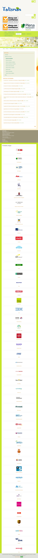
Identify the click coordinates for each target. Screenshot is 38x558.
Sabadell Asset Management (19, 472)
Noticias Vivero (8, 69)
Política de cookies (5, 140)
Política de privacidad (5, 141)
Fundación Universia (19, 516)
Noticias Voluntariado (9, 71)
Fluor (19, 286)
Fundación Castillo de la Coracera (19, 224)
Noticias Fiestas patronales (10, 65)
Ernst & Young (19, 259)
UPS (19, 525)
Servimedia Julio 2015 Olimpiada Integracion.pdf (11, 91)
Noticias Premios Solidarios (10, 73)
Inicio (5, 32)
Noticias (7, 48)
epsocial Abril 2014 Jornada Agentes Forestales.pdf (11, 114)
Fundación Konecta (19, 348)
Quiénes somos (11, 32)
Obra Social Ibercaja (19, 321)
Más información (17, 556)
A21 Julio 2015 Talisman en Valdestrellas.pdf (10, 85)
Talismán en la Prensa (12, 48)
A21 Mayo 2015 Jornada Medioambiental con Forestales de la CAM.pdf (14, 94)
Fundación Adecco (19, 153)
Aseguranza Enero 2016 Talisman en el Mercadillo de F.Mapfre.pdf (14, 83)
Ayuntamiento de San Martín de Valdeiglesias (19, 197)
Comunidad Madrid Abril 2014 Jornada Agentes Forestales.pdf (13, 117)
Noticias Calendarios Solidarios (10, 62)
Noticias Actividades (20, 48)
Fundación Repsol (19, 463)
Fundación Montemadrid (19, 401)
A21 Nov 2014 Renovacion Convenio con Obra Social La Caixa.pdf (13, 111)
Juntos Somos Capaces (19, 339)
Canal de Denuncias (8, 35)
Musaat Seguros (19, 410)
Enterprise (19, 277)
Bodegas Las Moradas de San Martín (19, 206)
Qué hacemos (19, 32)
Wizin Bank (19, 543)
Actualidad (6, 54)
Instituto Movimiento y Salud (19, 330)
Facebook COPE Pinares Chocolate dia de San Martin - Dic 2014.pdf (14, 106)
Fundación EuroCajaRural (19, 215)
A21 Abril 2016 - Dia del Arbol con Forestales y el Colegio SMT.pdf (13, 80)
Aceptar (22, 556)
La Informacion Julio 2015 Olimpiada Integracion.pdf (11, 88)
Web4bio (19, 534)
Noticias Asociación (9, 60)
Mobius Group (19, 392)
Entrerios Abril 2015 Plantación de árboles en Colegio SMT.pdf (13, 100)
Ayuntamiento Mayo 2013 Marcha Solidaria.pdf (11, 122)
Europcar (19, 268)
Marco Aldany (19, 383)
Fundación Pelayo (19, 445)
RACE (19, 454)
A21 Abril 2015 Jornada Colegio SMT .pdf (10, 103)
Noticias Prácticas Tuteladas (10, 67)
